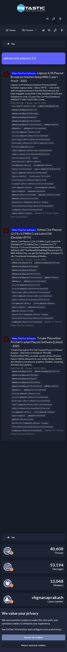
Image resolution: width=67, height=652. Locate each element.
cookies (24, 620)
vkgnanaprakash (47, 597)
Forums (29, 30)
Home (12, 30)
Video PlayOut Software (22, 325)
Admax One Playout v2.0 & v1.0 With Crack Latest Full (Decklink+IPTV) (36, 233)
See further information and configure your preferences (32, 629)
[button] (36, 30)
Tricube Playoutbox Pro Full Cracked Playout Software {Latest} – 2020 (37, 342)
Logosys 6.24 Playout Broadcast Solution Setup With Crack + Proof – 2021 (37, 77)
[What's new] (60, 19)
